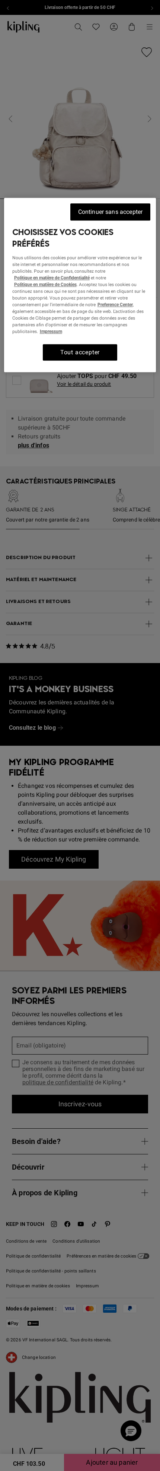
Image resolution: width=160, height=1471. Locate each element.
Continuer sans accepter (110, 212)
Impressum (51, 331)
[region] (80, 285)
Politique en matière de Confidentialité (52, 277)
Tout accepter (80, 352)
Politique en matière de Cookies (45, 284)
